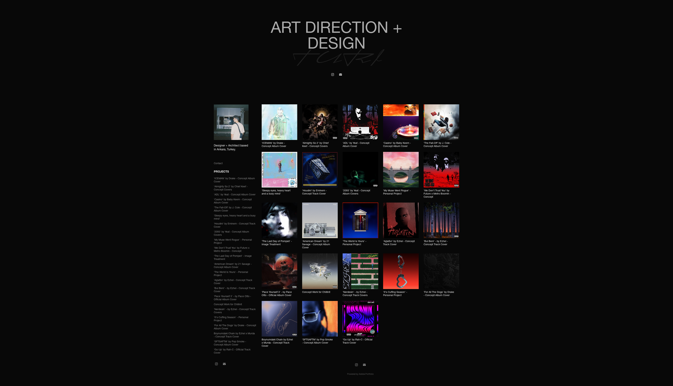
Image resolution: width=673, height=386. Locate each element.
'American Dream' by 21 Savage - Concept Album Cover (233, 265)
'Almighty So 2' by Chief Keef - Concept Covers (231, 188)
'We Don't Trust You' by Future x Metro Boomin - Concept (231, 249)
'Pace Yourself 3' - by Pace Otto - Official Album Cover (232, 298)
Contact (218, 163)
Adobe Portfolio (366, 374)
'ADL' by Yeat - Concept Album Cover (235, 194)
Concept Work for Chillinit (228, 304)
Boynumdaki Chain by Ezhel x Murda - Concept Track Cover (234, 335)
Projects (221, 171)
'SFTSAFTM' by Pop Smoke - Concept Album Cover (230, 343)
